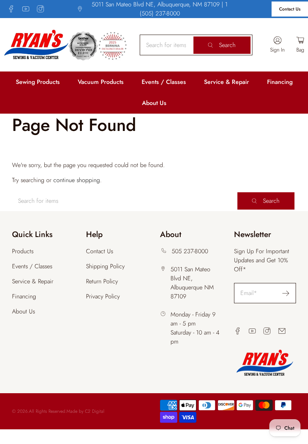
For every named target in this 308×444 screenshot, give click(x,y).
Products (22, 251)
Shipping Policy (105, 266)
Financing (280, 82)
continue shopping (76, 180)
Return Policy (102, 281)
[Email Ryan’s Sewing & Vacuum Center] (281, 331)
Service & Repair (226, 82)
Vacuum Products (101, 82)
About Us (154, 103)
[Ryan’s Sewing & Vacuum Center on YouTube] (25, 8)
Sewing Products (38, 82)
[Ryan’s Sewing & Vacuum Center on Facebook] (11, 8)
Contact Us (289, 9)
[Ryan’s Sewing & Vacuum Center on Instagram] (40, 8)
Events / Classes (164, 82)
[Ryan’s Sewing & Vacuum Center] (66, 44)
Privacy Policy (103, 296)
